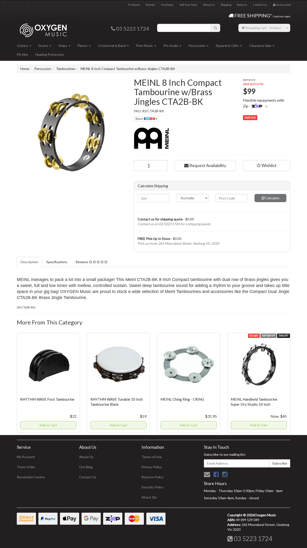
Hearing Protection (49, 54)
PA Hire (22, 54)
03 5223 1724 (252, 538)
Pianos (82, 46)
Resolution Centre (31, 477)
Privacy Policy (152, 467)
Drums (43, 46)
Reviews (82, 262)
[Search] (215, 28)
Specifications (56, 262)
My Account (26, 457)
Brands (150, 4)
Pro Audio (171, 46)
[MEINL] (212, 138)
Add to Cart (48, 425)
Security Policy (153, 487)
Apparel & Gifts (228, 46)
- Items (263, 28)
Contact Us (260, 4)
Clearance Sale (260, 46)
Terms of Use (152, 457)
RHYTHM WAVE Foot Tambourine (47, 399)
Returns (242, 4)
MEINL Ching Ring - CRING (182, 399)
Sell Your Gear (188, 4)
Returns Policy (152, 477)
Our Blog (86, 467)
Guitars (23, 46)
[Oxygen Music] (43, 28)
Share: (139, 118)
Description (29, 262)
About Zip (149, 497)
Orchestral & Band (112, 46)
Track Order (26, 467)
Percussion (197, 46)
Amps (63, 46)
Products (134, 4)
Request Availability (207, 165)
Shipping (226, 4)
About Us (209, 4)
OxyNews (167, 4)
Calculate (272, 198)
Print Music (145, 46)
